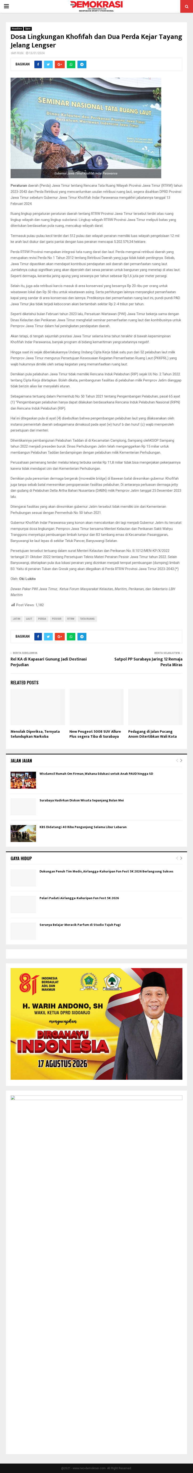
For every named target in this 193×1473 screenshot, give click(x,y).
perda (42, 619)
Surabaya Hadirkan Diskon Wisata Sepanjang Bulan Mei (82, 800)
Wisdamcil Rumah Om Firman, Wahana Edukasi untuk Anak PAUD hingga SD (96, 773)
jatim (16, 619)
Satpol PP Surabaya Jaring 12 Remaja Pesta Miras (148, 662)
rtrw (70, 619)
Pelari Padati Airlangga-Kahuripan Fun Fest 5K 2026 (79, 898)
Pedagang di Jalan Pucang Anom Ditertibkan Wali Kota (152, 734)
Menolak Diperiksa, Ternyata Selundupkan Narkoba (35, 734)
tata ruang (87, 619)
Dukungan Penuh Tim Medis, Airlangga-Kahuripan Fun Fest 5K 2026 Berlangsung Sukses (106, 871)
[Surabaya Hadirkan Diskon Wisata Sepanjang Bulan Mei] (23, 806)
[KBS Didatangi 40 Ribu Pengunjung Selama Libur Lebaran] (23, 833)
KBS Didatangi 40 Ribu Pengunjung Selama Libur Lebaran (83, 827)
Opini (28, 28)
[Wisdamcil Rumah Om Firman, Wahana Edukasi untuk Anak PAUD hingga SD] (23, 780)
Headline (17, 28)
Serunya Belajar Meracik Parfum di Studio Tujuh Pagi (80, 924)
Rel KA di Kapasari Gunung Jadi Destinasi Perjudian (49, 662)
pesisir (56, 619)
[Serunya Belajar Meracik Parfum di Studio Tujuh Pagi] (23, 931)
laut (29, 619)
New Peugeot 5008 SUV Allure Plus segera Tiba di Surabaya (95, 734)
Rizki (20, 53)
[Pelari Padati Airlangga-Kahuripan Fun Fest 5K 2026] (23, 904)
